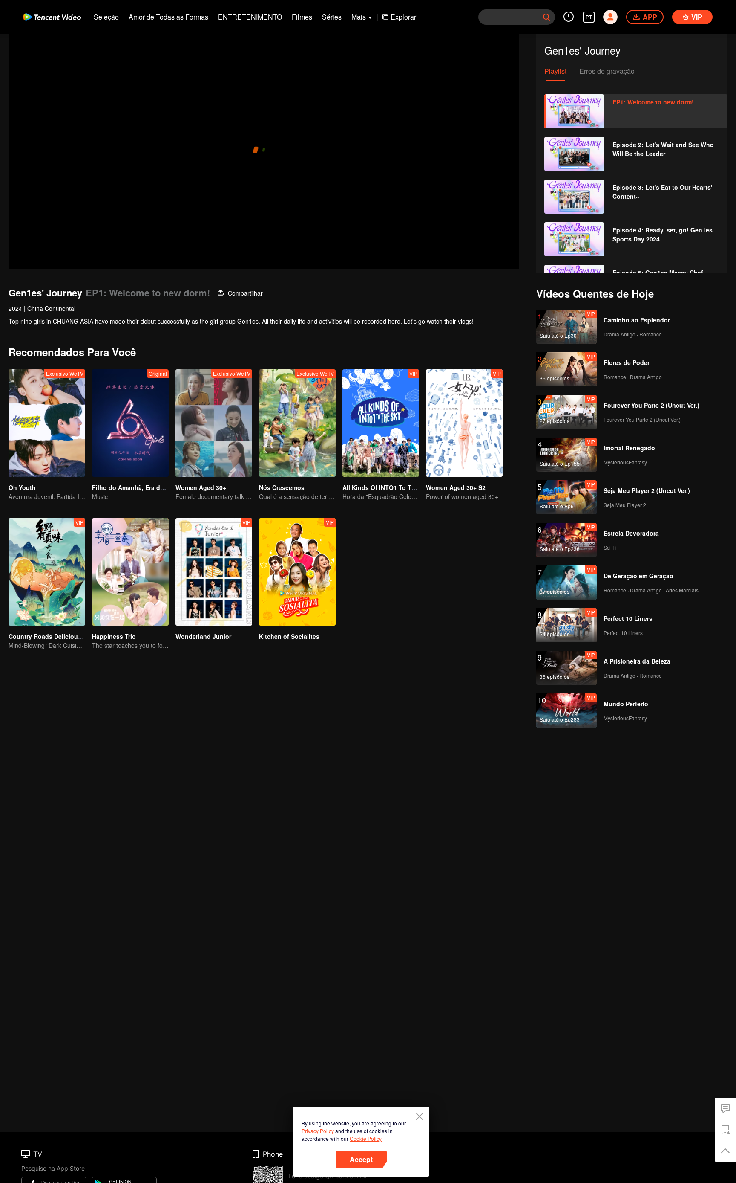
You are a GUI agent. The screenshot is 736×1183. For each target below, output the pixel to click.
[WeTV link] (52, 17)
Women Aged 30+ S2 (456, 487)
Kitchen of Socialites (289, 636)
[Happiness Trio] (130, 572)
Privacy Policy (318, 1130)
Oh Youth (22, 487)
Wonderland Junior (203, 636)
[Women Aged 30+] (213, 423)
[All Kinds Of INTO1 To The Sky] (380, 423)
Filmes (302, 17)
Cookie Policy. (366, 1138)
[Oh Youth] (47, 423)
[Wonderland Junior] (213, 572)
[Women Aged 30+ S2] (464, 423)
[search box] (546, 17)
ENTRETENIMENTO (250, 17)
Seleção (106, 17)
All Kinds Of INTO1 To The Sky (386, 487)
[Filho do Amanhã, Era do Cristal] (130, 423)
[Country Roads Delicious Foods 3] (47, 572)
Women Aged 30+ (200, 487)
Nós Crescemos (282, 487)
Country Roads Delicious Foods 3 (58, 636)
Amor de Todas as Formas (168, 17)
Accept (361, 1159)
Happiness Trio (114, 636)
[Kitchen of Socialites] (297, 572)
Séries (332, 17)
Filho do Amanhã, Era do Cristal (138, 487)
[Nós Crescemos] (297, 423)
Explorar (403, 17)
